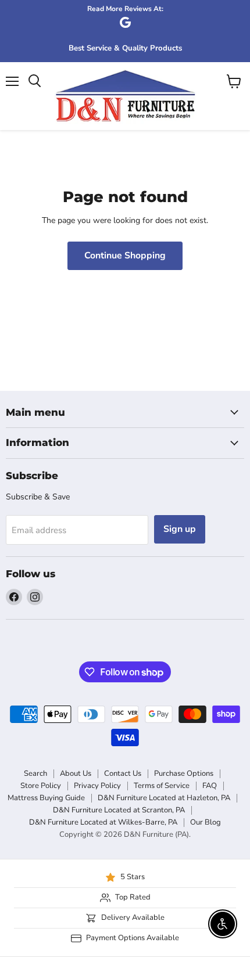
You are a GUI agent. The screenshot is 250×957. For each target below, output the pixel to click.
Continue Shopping (125, 255)
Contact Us (122, 773)
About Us (75, 773)
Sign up (179, 529)
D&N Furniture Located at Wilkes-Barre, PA (103, 822)
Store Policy (40, 785)
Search (35, 773)
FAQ (209, 785)
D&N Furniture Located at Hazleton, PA (164, 798)
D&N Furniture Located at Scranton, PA (119, 810)
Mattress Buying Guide (46, 798)
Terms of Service (162, 785)
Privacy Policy (97, 785)
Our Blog (205, 822)
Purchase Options (183, 773)
